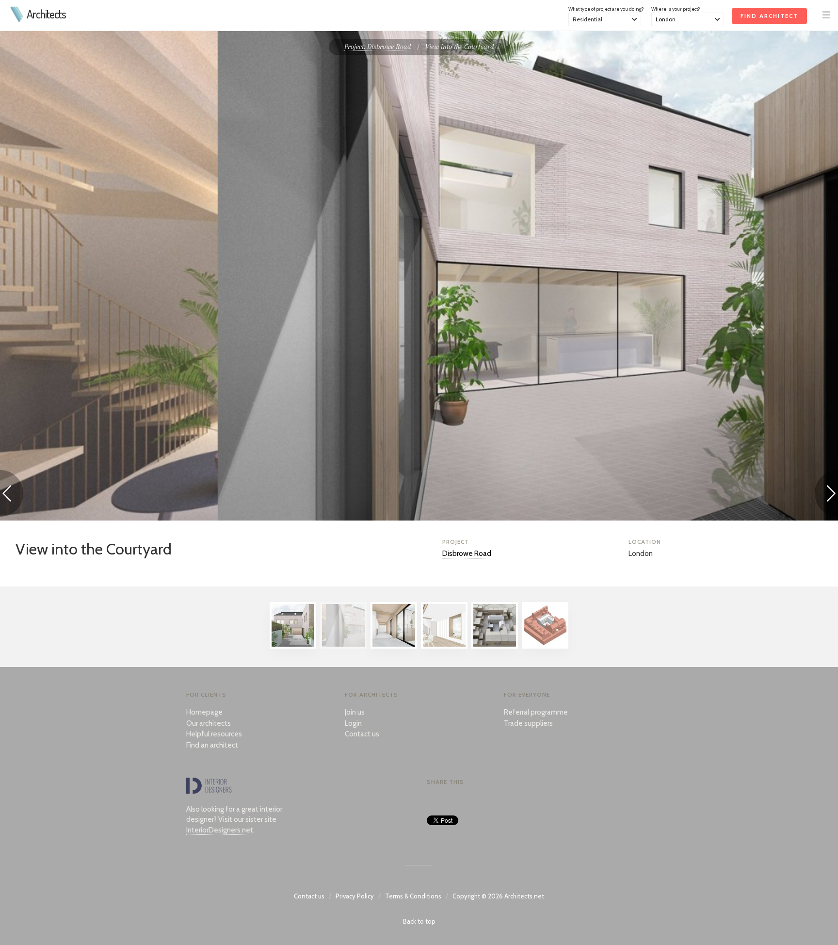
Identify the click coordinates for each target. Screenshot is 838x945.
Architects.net (524, 896)
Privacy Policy (355, 896)
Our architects (208, 723)
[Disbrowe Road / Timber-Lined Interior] (394, 646)
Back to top (419, 921)
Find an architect (212, 745)
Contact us (362, 734)
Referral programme (536, 712)
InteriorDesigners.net (219, 830)
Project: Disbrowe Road (377, 46)
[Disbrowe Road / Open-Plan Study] (444, 646)
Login (353, 723)
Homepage (204, 712)
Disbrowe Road (466, 553)
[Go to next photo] (826, 495)
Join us (355, 712)
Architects (46, 14)
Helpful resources (214, 734)
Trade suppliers (528, 723)
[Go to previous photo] (11, 495)
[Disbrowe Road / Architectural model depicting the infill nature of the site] (494, 646)
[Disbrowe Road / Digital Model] (545, 646)
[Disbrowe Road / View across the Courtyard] (293, 646)
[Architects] (17, 19)
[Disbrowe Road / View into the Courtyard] (343, 646)
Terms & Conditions (413, 896)
